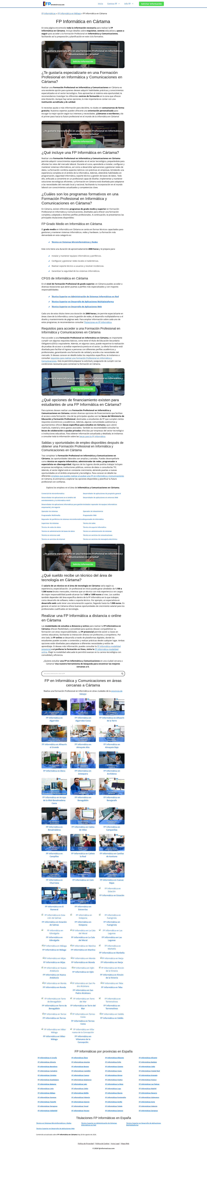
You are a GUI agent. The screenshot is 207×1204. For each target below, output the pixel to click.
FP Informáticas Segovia (80, 1102)
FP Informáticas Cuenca (80, 1075)
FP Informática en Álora (54, 771)
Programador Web (89, 515)
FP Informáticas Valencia (148, 1106)
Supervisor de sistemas (50, 523)
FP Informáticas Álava (79, 1058)
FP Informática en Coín (83, 880)
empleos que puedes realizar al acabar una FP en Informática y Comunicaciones (87, 476)
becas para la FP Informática (92, 436)
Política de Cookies (102, 1143)
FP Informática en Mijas (54, 962)
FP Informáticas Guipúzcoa (81, 1080)
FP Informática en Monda (83, 962)
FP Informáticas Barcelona (47, 1066)
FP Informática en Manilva (83, 949)
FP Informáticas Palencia (80, 1097)
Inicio (100, 3)
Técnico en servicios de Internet (53, 539)
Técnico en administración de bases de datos (58, 531)
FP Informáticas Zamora (114, 1111)
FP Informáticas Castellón (81, 1071)
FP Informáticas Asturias (80, 1062)
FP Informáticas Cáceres (114, 1066)
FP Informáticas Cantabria (47, 1071)
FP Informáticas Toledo (113, 1106)
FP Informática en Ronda (54, 987)
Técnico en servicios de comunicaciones (97, 535)
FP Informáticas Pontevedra (115, 1097)
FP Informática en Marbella (111, 952)
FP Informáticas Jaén (79, 1084)
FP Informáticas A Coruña (47, 1058)
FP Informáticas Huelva (113, 1080)
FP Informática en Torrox (54, 1018)
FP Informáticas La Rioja (114, 1084)
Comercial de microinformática (53, 493)
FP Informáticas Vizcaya (80, 1111)
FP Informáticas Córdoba (47, 1075)
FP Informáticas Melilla (80, 1093)
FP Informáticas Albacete (114, 1058)
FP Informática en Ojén (83, 972)
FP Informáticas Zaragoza (148, 1111)
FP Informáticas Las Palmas (149, 1084)
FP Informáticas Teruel (79, 1106)
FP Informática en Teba (111, 987)
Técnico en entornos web (51, 535)
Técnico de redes (89, 523)
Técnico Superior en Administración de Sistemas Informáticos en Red (85, 296)
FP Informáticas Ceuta (113, 1071)
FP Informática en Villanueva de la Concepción (83, 1039)
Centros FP (112, 3)
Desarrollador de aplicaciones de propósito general (102, 493)
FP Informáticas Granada (148, 1075)
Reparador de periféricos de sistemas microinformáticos (62, 519)
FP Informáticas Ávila (113, 1062)
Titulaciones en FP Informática (97, 322)
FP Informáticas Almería (47, 1062)
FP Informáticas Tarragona (47, 1106)
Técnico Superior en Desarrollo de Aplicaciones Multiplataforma (83, 301)
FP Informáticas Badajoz (148, 1062)
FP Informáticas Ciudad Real (149, 1071)
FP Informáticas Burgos (80, 1066)
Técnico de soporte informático (94, 527)
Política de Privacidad (86, 1143)
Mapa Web (125, 1143)
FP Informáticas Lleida (79, 1089)
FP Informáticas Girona (113, 1075)
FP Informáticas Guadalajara (48, 1080)
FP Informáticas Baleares (47, 1084)
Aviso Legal (115, 1143)
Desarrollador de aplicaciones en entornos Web (100, 497)
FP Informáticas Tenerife (47, 1102)
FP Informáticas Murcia (113, 1093)
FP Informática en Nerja (112, 962)
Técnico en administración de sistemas (97, 531)
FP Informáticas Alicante (148, 1058)
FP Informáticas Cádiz (147, 1066)
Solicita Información (83, 61)
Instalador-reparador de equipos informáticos (100, 504)
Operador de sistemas (50, 511)
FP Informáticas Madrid (147, 1089)
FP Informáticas (49, 13)
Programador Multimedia (51, 515)
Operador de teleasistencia (93, 511)
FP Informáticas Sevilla (113, 1102)
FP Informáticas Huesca (147, 1080)
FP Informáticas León (46, 1089)
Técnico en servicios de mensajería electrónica (100, 539)
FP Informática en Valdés (111, 1018)
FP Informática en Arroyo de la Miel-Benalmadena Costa (54, 800)
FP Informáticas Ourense (47, 1097)
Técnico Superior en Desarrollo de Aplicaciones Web (77, 306)
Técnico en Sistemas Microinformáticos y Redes (75, 242)
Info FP (127, 3)
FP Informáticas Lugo (113, 1089)
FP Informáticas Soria (147, 1102)
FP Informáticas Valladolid (47, 1111)
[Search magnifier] (122, 673)
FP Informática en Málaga (69, 13)
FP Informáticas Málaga (46, 1093)
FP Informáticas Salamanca (149, 1097)
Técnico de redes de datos (51, 527)
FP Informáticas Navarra (148, 1093)
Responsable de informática (93, 519)
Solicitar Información (151, 3)
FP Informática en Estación (111, 895)
